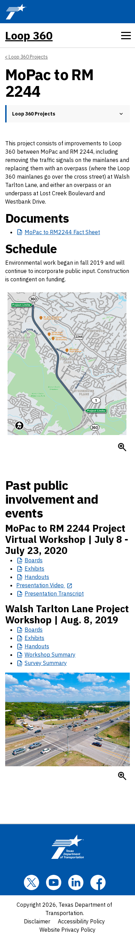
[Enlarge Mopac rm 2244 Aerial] (122, 776)
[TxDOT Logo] (16, 11)
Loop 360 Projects (28, 57)
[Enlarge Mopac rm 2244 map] (122, 447)
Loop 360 (29, 35)
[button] (121, 113)
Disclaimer (37, 921)
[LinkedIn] (75, 882)
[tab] (126, 35)
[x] (31, 882)
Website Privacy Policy (67, 929)
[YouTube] (53, 882)
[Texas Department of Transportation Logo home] (67, 846)
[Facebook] (98, 882)
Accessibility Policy (81, 921)
